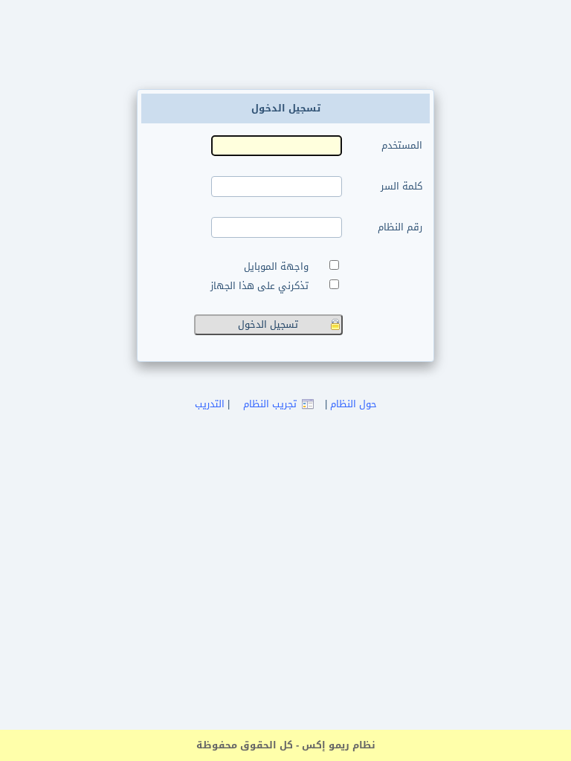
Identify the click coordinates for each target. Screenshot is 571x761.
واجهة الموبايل (279, 266)
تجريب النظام (270, 404)
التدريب (210, 404)
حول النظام (353, 404)
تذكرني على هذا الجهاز (262, 286)
